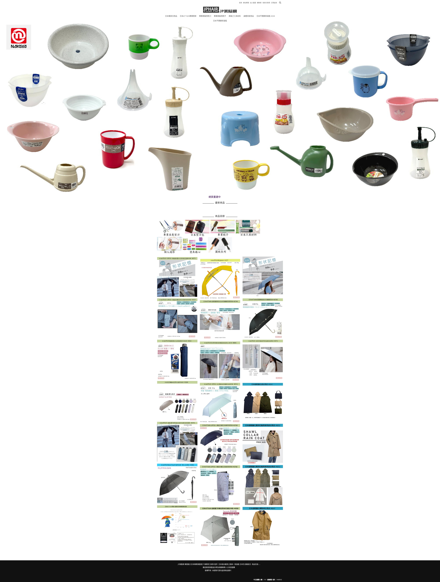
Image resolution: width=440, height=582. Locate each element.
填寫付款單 (266, 3)
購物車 (259, 3)
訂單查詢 (274, 3)
